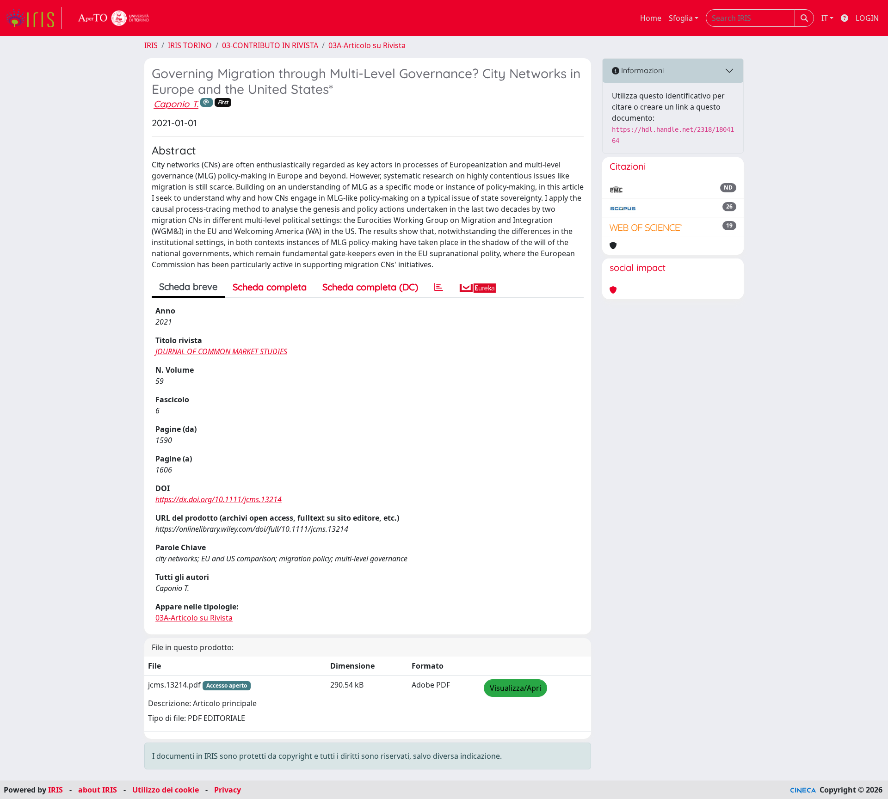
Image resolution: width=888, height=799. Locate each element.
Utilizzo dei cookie (165, 790)
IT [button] (824, 18)
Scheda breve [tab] (188, 286)
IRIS (151, 45)
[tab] (438, 287)
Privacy (227, 790)
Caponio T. (176, 104)
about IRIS (97, 790)
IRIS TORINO (190, 45)
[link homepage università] (113, 18)
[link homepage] (34, 18)
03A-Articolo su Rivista (367, 45)
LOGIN (867, 18)
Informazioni (641, 70)
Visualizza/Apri (515, 688)
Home (650, 18)
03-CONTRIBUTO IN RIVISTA (270, 45)
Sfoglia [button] (681, 18)
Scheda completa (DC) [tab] (370, 287)
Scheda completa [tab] (270, 287)
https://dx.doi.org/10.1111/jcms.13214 (218, 499)
